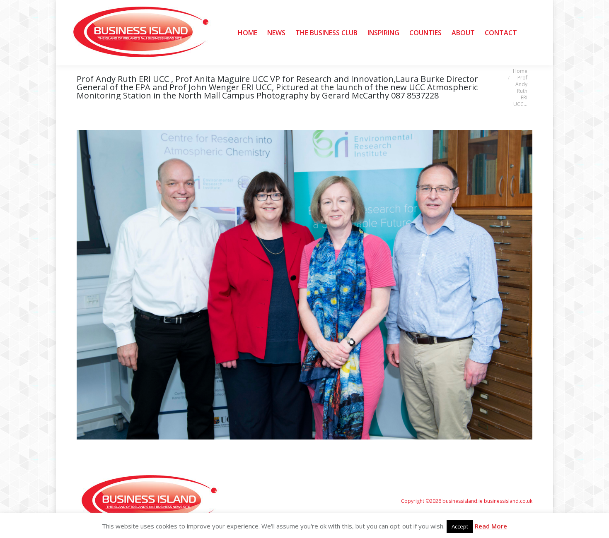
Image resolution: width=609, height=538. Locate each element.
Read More (491, 526)
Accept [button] (460, 526)
